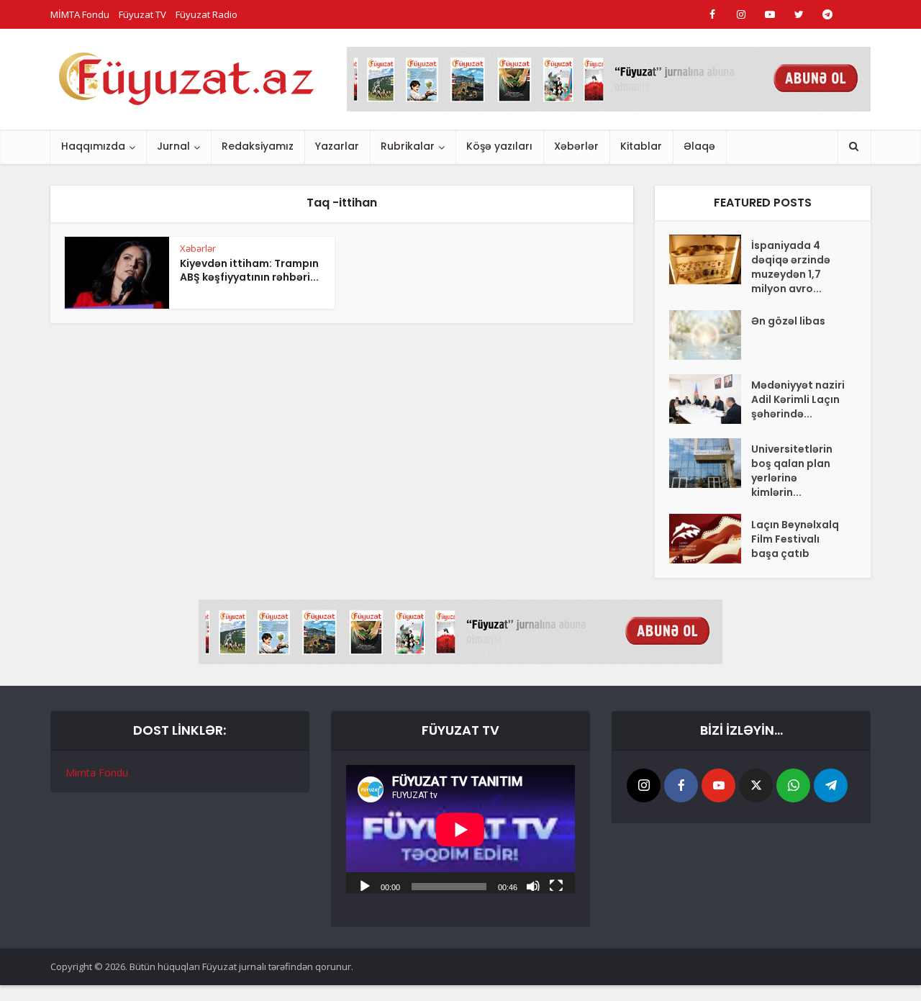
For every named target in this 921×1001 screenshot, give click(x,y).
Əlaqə (699, 146)
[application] (460, 829)
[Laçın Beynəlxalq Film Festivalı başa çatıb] (710, 538)
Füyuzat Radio (206, 14)
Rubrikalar (408, 146)
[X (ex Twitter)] (756, 785)
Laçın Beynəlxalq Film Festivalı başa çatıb (795, 539)
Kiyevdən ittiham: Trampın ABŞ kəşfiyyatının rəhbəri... (249, 270)
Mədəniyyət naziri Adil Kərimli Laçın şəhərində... (798, 399)
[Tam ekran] (556, 885)
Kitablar (641, 146)
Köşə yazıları (499, 146)
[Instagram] (644, 785)
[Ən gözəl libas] (710, 335)
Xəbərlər (576, 146)
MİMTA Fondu (79, 14)
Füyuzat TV (142, 14)
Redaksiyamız (258, 146)
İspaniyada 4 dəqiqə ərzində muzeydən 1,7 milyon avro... (790, 267)
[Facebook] (681, 785)
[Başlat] (365, 885)
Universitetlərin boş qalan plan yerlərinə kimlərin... (791, 470)
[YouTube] (718, 785)
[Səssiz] (533, 885)
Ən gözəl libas (788, 321)
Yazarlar (337, 146)
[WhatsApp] (793, 785)
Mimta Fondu (96, 772)
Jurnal (173, 146)
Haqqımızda (93, 146)
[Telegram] (831, 785)
